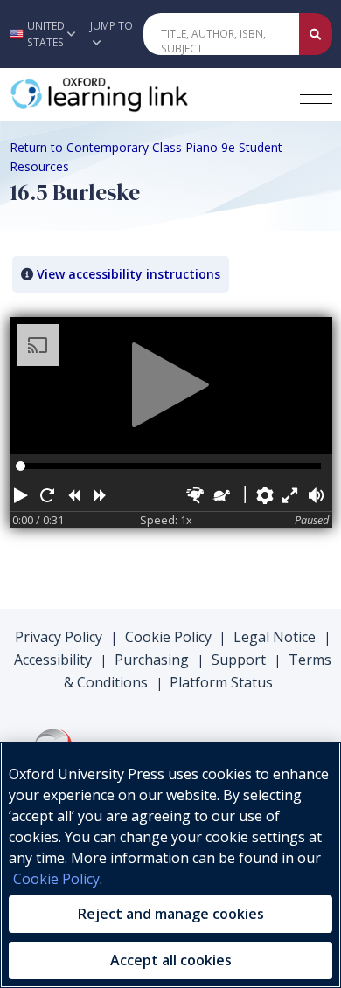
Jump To (111, 25)
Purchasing (152, 659)
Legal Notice (274, 636)
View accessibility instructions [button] (128, 274)
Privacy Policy (58, 636)
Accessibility (53, 659)
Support (239, 659)
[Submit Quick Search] (315, 34)
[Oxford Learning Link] (141, 94)
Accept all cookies (171, 960)
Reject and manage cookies (171, 913)
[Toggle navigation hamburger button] (316, 94)
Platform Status (221, 682)
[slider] (20, 466)
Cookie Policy (168, 636)
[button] (40, 34)
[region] (170, 865)
